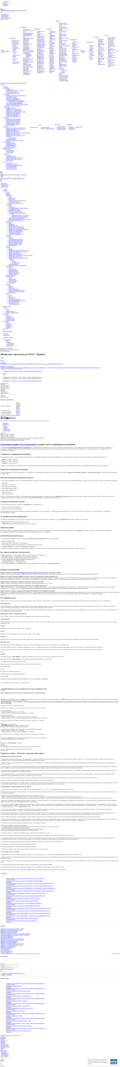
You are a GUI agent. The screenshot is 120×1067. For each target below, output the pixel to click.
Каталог (8, 193)
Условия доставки (5, 1045)
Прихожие (11, 238)
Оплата (38, 634)
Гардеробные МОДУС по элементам (20, 215)
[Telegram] (15, 418)
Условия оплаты (4, 1044)
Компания (3, 1036)
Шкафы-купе (12, 224)
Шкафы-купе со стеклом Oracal (17, 367)
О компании (9, 323)
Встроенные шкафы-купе (80, 367)
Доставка (28, 628)
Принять (114, 1060)
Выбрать (18, 410)
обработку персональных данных (17, 973)
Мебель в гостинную (44, 364)
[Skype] (13, 418)
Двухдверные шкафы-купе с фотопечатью (19, 444)
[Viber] (9, 418)
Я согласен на (13, 973)
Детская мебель (12, 269)
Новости (3, 1039)
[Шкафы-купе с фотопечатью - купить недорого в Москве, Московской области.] (22, 371)
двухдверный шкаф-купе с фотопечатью (20, 447)
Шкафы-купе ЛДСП (5, 367)
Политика (3, 1040)
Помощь (3, 1043)
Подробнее (8, 882)
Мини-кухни (12, 198)
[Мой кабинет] (1, 172)
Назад (7, 192)
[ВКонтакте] (1, 418)
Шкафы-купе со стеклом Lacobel (32, 367)
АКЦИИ (3, 364)
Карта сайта (3, 1051)
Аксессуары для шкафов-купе (93, 367)
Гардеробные (12, 206)
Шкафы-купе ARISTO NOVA (67, 367)
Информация (4, 1041)
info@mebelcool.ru (6, 351)
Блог (2, 1049)
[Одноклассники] (3, 418)
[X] (7, 418)
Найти (2, 1060)
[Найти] (1, 13)
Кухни (10, 296)
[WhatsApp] (11, 418)
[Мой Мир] (5, 418)
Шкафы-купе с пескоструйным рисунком (50, 367)
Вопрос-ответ (4, 1050)
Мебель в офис (12, 279)
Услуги (7, 310)
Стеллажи (14, 261)
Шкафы (10, 249)
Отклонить (113, 1063)
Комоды (11, 286)
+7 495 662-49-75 (5, 14)
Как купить (9, 316)
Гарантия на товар (5, 1046)
